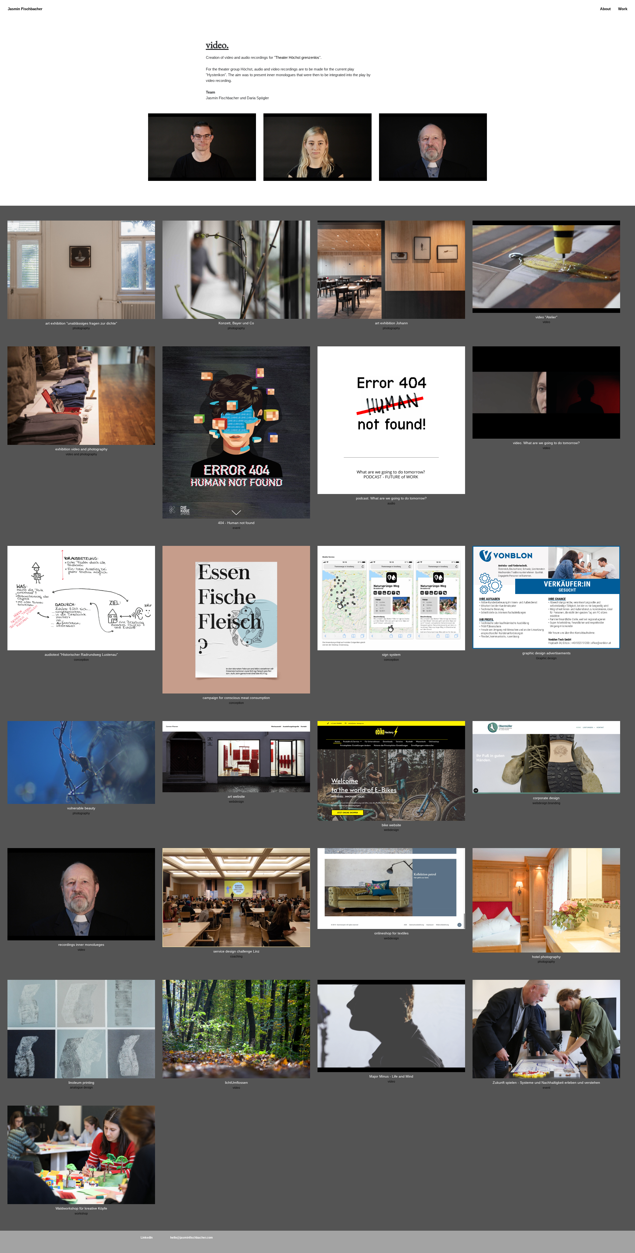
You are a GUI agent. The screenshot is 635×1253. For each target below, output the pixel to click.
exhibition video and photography (81, 449)
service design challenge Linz (236, 951)
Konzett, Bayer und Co (236, 323)
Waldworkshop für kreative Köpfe (81, 1208)
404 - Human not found (236, 523)
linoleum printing (81, 1083)
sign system (391, 655)
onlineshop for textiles (391, 933)
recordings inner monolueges (81, 945)
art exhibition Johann (391, 323)
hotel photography (546, 957)
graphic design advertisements (546, 653)
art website (236, 796)
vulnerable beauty (81, 808)
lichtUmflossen (236, 1083)
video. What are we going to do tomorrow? (546, 443)
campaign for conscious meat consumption (236, 698)
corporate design (546, 798)
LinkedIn (147, 1237)
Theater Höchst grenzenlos (297, 57)
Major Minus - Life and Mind (391, 1076)
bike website (391, 825)
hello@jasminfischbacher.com (191, 1237)
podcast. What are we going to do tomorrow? (391, 498)
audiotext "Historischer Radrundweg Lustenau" (81, 655)
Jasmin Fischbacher (25, 9)
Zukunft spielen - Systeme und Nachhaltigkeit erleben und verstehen (546, 1083)
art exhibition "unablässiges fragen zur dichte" (81, 323)
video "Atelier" (546, 317)
